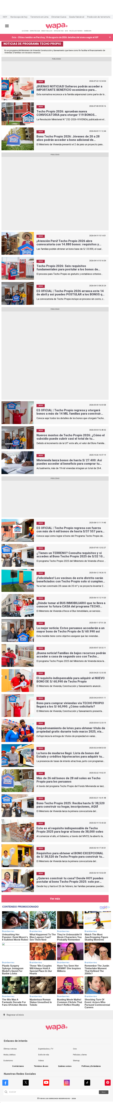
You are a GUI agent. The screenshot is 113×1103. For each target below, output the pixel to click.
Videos (41, 1061)
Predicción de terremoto (98, 17)
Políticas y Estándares (91, 1066)
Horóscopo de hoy (18, 17)
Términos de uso (41, 1066)
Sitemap (76, 1061)
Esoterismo (8, 1061)
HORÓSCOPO (87, 31)
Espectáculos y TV (45, 1049)
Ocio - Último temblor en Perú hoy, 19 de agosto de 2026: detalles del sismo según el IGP (55, 37)
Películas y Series (80, 1055)
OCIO (66, 31)
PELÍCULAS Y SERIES (75, 31)
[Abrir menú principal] (7, 26)
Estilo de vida (43, 1055)
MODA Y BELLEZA (46, 31)
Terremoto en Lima (39, 17)
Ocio (75, 1049)
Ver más (55, 898)
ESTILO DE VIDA (59, 31)
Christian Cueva (58, 17)
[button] (110, 37)
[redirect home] (57, 28)
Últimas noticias (10, 1049)
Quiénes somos (65, 1066)
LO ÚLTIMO (25, 31)
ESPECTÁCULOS (35, 31)
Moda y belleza (9, 1055)
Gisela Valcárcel (76, 17)
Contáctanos (18, 1066)
